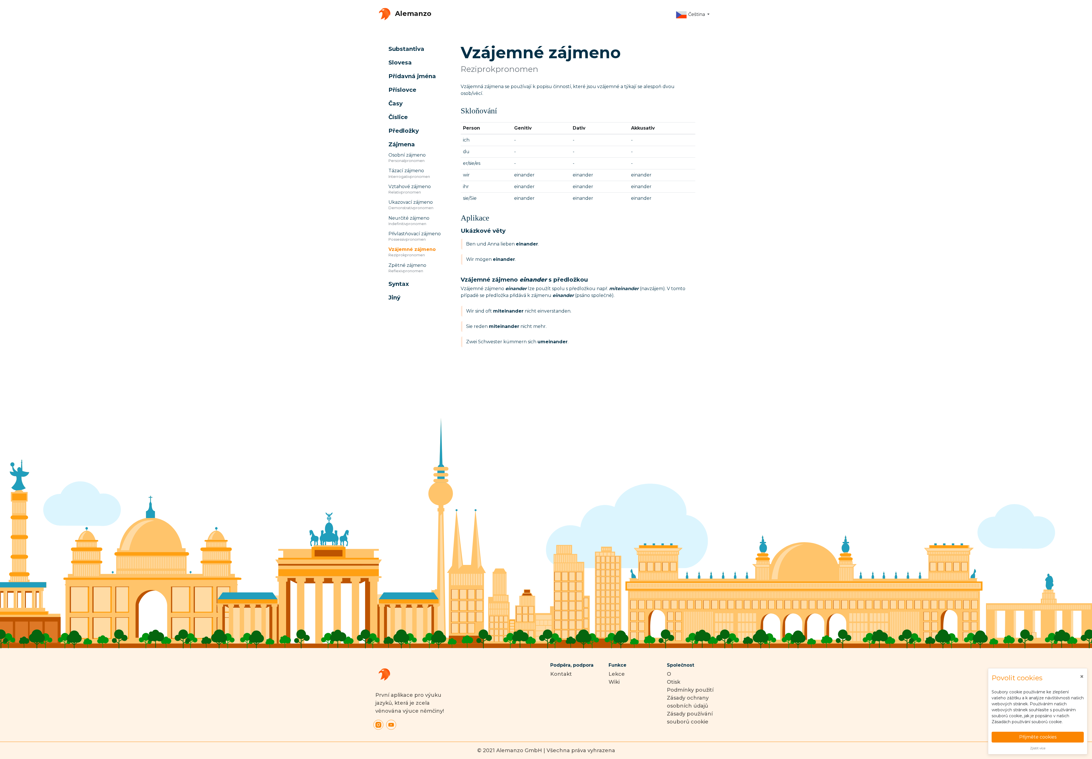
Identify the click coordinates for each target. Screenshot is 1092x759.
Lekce (617, 674)
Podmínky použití (690, 690)
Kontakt (561, 674)
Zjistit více (1037, 748)
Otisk (673, 682)
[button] (693, 15)
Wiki (614, 682)
